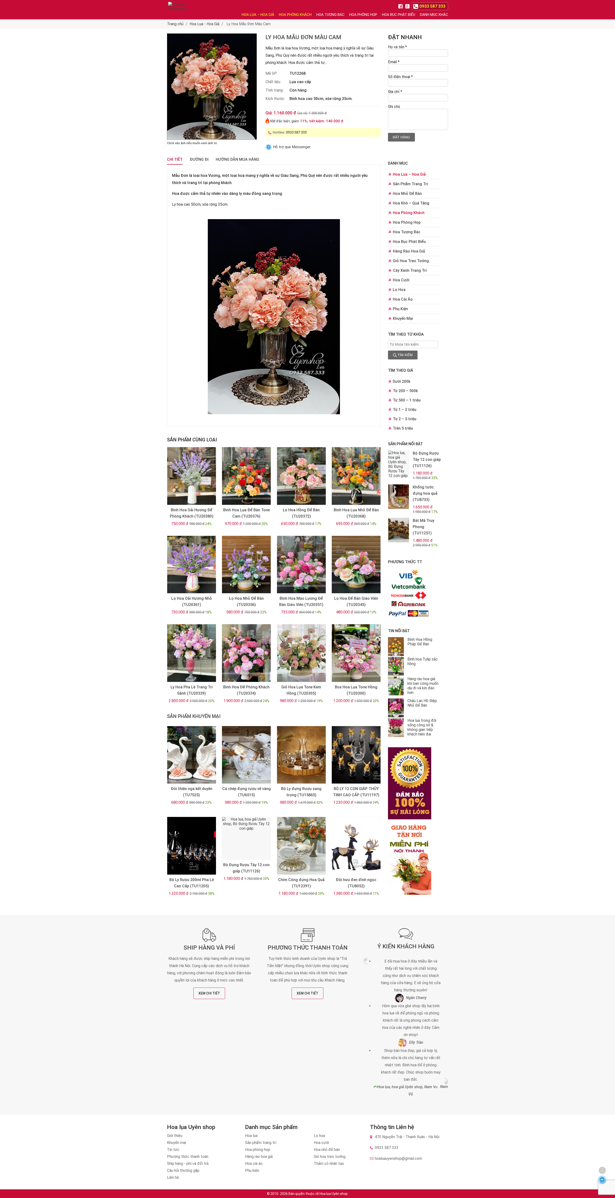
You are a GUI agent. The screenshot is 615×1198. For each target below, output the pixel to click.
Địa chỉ (395, 91)
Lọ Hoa (399, 289)
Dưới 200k (401, 381)
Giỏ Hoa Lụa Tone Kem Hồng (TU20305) (301, 690)
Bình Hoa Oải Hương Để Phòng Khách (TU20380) (191, 513)
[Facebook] (401, 6)
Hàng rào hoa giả (259, 1156)
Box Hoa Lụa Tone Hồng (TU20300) (356, 690)
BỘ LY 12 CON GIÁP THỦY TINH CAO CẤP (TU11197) (356, 791)
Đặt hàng (401, 137)
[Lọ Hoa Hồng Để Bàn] (301, 476)
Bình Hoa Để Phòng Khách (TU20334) (246, 690)
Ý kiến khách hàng (405, 946)
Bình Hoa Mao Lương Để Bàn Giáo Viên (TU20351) (301, 601)
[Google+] (408, 6)
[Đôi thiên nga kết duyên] (191, 755)
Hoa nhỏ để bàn (327, 1149)
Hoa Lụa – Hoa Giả (258, 14)
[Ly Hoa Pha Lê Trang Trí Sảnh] (191, 653)
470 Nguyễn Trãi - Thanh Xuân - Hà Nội (407, 1137)
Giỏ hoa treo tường (329, 1156)
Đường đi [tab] (199, 159)
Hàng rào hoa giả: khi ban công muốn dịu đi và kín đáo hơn (422, 686)
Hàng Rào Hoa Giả (409, 251)
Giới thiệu (174, 1135)
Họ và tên (397, 47)
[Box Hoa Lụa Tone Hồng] (356, 653)
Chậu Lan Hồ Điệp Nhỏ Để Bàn (422, 703)
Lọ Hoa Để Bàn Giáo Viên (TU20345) (356, 601)
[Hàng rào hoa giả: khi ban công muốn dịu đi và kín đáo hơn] (396, 686)
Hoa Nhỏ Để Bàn (407, 193)
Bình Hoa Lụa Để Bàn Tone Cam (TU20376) (246, 513)
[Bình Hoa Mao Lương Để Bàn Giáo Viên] (301, 565)
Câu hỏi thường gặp (183, 1170)
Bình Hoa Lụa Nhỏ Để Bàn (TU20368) (356, 513)
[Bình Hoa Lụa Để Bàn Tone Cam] (246, 476)
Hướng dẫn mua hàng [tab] (237, 159)
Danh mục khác (434, 14)
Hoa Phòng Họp (363, 14)
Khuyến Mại (403, 318)
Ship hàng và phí (209, 947)
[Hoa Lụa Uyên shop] (177, 10)
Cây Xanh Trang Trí (410, 270)
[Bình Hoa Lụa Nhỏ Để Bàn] (356, 476)
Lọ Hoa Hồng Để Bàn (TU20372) (301, 513)
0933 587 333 (296, 132)
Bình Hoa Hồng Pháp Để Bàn (419, 641)
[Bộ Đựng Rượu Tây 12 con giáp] (246, 838)
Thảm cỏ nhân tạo (329, 1163)
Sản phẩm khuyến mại (194, 716)
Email (394, 62)
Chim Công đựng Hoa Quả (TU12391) (301, 882)
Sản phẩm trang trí (260, 1142)
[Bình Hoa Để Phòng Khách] (246, 653)
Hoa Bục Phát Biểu (398, 14)
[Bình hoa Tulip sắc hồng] (396, 667)
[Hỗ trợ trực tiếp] (602, 1179)
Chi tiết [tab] (175, 159)
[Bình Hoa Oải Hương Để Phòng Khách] (191, 476)
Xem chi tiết (209, 993)
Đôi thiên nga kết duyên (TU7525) (191, 791)
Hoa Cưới (401, 280)
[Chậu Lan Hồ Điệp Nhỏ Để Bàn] (396, 708)
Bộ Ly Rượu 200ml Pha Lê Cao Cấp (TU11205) (191, 882)
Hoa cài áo (254, 1163)
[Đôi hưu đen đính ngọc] (356, 846)
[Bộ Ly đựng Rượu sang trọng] (301, 755)
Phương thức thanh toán (308, 947)
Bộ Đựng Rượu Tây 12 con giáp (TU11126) (246, 868)
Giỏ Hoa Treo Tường (411, 261)
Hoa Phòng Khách (295, 14)
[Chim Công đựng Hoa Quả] (301, 846)
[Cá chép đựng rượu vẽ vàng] (246, 755)
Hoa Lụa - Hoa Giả (204, 24)
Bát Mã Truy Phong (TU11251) (423, 526)
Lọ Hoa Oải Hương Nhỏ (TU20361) (191, 601)
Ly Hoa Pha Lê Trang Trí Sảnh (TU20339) (192, 690)
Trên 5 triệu (403, 428)
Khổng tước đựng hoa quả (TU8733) (425, 493)
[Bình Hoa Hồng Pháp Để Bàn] (396, 647)
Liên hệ (173, 1177)
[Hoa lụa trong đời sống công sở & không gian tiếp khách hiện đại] (396, 728)
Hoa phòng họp (257, 1149)
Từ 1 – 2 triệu (404, 409)
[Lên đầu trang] (602, 1170)
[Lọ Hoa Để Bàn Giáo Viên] (356, 565)
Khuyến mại (176, 1142)
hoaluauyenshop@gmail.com (398, 1158)
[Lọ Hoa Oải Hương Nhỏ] (191, 565)
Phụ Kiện (400, 309)
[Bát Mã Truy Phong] (398, 530)
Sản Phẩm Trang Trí (410, 184)
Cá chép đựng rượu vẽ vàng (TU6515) (246, 791)
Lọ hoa (319, 1135)
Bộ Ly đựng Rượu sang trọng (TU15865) (301, 791)
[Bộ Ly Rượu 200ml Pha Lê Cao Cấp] (191, 846)
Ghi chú (394, 106)
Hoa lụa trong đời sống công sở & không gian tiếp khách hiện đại (421, 727)
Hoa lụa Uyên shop (334, 1194)
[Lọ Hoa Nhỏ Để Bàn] (246, 565)
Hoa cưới (321, 1142)
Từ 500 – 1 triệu (407, 400)
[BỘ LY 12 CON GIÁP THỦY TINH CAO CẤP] (356, 755)
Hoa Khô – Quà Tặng (411, 203)
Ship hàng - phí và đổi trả (188, 1163)
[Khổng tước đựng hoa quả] (398, 496)
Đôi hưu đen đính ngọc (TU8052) (356, 882)
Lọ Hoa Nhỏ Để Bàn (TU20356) (246, 601)
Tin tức (173, 1149)
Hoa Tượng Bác (330, 14)
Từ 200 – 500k (405, 391)
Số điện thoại (400, 76)
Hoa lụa (251, 1135)
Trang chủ (175, 24)
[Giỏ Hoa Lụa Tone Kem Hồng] (301, 653)
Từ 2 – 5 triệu (404, 419)
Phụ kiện (252, 1170)
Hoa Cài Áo (403, 299)
